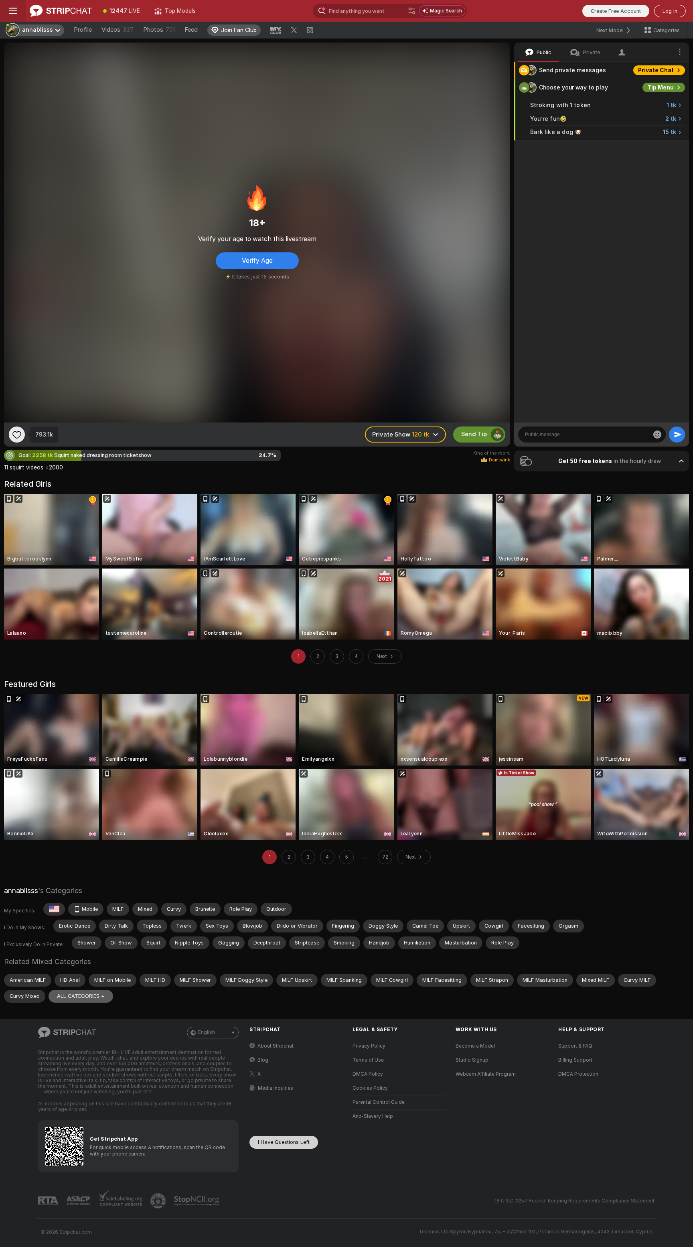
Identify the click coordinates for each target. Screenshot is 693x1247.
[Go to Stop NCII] (197, 1201)
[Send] (677, 434)
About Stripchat (275, 1046)
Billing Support (575, 1060)
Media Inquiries (275, 1088)
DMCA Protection (578, 1074)
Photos (159, 29)
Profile (83, 29)
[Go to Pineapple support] (158, 1200)
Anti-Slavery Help (373, 1116)
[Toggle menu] (13, 11)
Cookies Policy (370, 1088)
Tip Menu (660, 87)
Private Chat (656, 70)
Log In (670, 11)
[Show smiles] (657, 434)
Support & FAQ (575, 1046)
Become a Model (475, 1046)
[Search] (411, 10)
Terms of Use (368, 1060)
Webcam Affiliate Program (486, 1074)
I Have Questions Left (284, 1142)
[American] (54, 909)
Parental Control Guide (379, 1102)
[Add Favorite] (17, 434)
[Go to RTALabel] (49, 1201)
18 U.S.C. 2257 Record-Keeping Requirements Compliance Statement (574, 1201)
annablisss (21, 890)
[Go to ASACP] (79, 1200)
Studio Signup (472, 1060)
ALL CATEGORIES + (81, 996)
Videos (117, 29)
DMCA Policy (368, 1074)
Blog (262, 1060)
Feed (191, 29)
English (206, 1032)
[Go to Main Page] (61, 11)
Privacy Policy (369, 1046)
